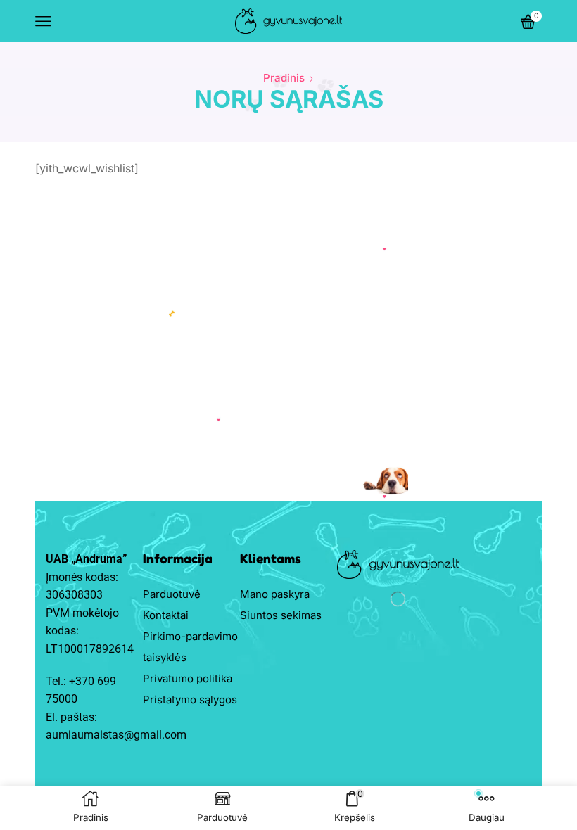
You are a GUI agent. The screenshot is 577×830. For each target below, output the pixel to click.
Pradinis (284, 77)
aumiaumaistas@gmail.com (116, 734)
